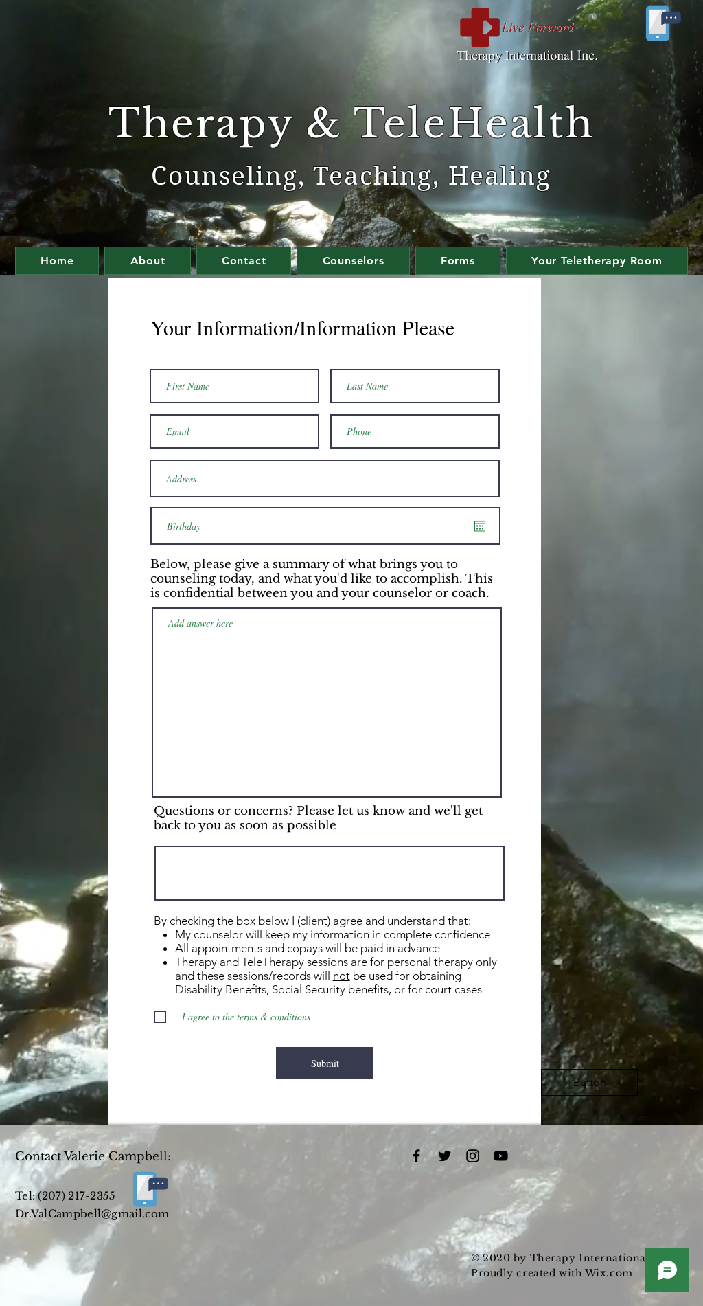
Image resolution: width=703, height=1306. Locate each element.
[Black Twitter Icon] (444, 1155)
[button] (589, 1082)
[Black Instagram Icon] (472, 1155)
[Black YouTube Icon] (500, 1155)
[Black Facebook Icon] (416, 1155)
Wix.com (609, 1273)
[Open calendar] (479, 526)
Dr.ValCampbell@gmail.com (92, 1213)
